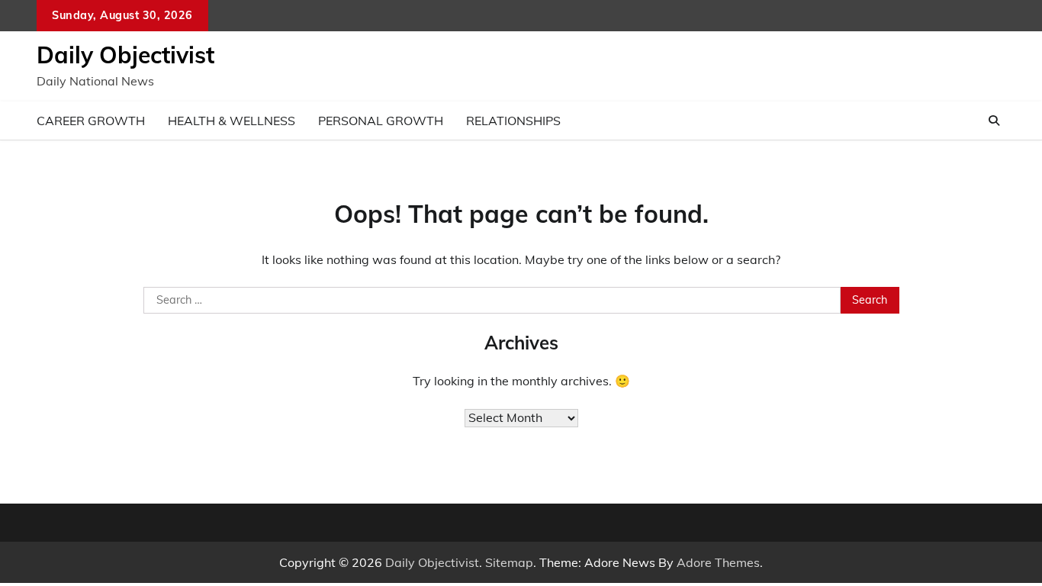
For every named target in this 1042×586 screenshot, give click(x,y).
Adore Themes (718, 562)
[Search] (994, 120)
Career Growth (91, 120)
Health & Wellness (231, 120)
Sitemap (509, 562)
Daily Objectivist (125, 54)
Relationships (513, 120)
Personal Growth (380, 120)
